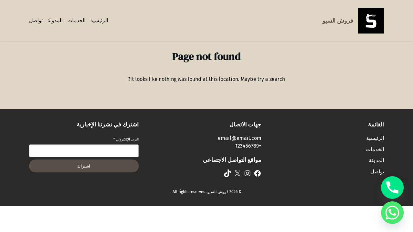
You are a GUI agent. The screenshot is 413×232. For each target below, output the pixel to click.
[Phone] (392, 187)
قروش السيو (338, 20)
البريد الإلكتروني (126, 139)
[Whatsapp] (392, 212)
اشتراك (83, 166)
